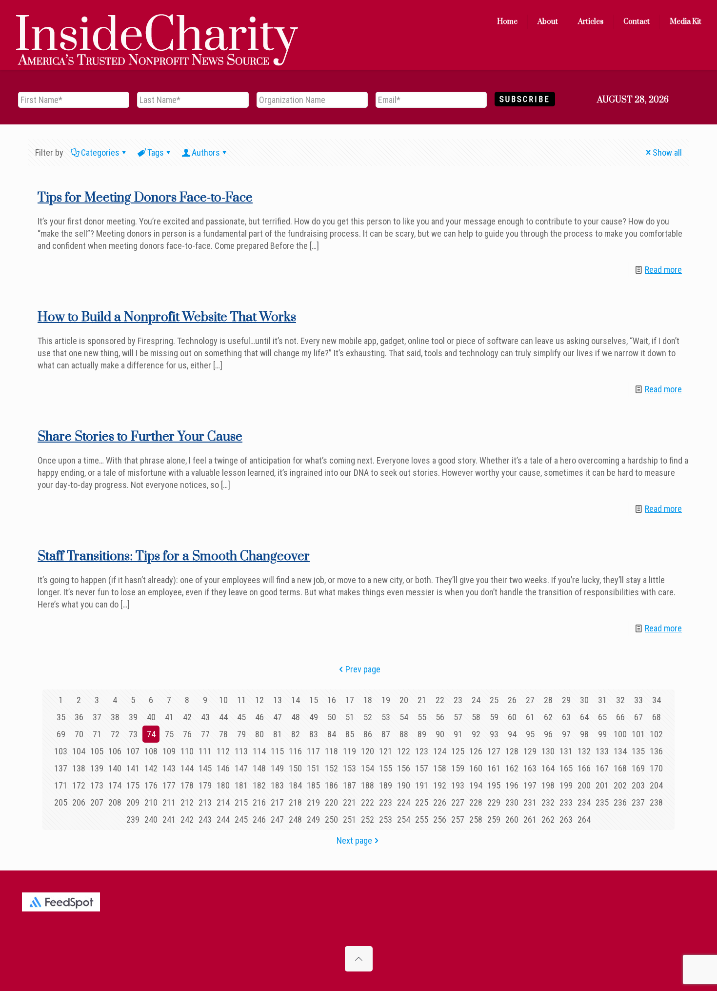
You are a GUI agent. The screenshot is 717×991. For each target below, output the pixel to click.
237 (638, 802)
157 (421, 768)
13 (277, 700)
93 (494, 734)
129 (530, 751)
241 (169, 819)
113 (241, 751)
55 (422, 717)
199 (566, 785)
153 (349, 768)
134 (620, 751)
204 (656, 785)
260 (511, 819)
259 (493, 819)
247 (277, 819)
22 (440, 700)
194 (475, 785)
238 (656, 802)
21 (422, 700)
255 (421, 819)
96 (548, 734)
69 (61, 734)
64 (584, 717)
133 (602, 751)
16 (331, 700)
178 (187, 785)
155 (385, 768)
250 (331, 819)
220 (331, 802)
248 (295, 819)
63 (566, 717)
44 (223, 717)
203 (638, 785)
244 (223, 819)
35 (61, 717)
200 (584, 785)
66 (620, 717)
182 (259, 785)
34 (656, 700)
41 (169, 717)
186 (331, 785)
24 (476, 700)
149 (277, 768)
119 (349, 751)
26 (512, 700)
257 (457, 819)
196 (511, 785)
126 (475, 751)
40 (151, 717)
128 (511, 751)
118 (331, 751)
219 (313, 802)
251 (349, 819)
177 (169, 785)
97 (566, 734)
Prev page (362, 669)
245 (241, 819)
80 (259, 734)
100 (620, 734)
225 (421, 802)
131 (566, 751)
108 (151, 751)
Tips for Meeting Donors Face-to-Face (145, 198)
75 (169, 734)
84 (331, 734)
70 (79, 734)
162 (511, 768)
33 (638, 700)
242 (187, 819)
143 (169, 768)
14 (295, 700)
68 (656, 717)
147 (241, 768)
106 (114, 751)
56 (440, 717)
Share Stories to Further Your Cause (140, 437)
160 (475, 768)
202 (620, 785)
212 (187, 802)
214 (223, 802)
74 (151, 734)
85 (349, 734)
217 (277, 802)
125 (457, 751)
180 (223, 785)
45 (241, 717)
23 (458, 700)
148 (259, 768)
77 (205, 734)
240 (151, 819)
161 (493, 768)
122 (403, 751)
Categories (100, 152)
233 (566, 802)
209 (132, 802)
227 (457, 802)
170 (656, 768)
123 (421, 751)
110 (187, 751)
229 (493, 802)
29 (566, 700)
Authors (206, 152)
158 (439, 768)
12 (259, 700)
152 (331, 768)
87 (385, 734)
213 (205, 802)
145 (205, 768)
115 (277, 751)
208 (114, 802)
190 (403, 785)
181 (241, 785)
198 (548, 785)
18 (367, 700)
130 (548, 751)
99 (602, 734)
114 (259, 751)
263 (566, 819)
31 (602, 700)
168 (620, 768)
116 (295, 751)
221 (349, 802)
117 (313, 751)
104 (78, 751)
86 (367, 734)
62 (548, 717)
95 (530, 734)
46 (259, 717)
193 (457, 785)
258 (475, 819)
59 (494, 717)
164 (548, 768)
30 (584, 700)
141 (132, 768)
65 (602, 717)
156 (403, 768)
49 (313, 717)
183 (277, 785)
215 (241, 802)
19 (385, 700)
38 (115, 717)
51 (349, 717)
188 (367, 785)
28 (548, 700)
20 (403, 700)
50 (331, 717)
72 (115, 734)
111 (205, 751)
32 (620, 700)
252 (367, 819)
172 (78, 785)
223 (385, 802)
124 (439, 751)
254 (403, 819)
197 (530, 785)
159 (457, 768)
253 (385, 819)
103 (60, 751)
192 (439, 785)
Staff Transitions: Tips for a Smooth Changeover (174, 556)
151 (313, 768)
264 (584, 819)
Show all (667, 152)
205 (60, 802)
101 (638, 734)
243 (205, 819)
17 (349, 700)
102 (656, 734)
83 (313, 734)
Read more (663, 269)
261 (530, 819)
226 (439, 802)
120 (367, 751)
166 (584, 768)
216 (259, 802)
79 (241, 734)
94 (512, 734)
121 (385, 751)
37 (97, 717)
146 (223, 768)
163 (530, 768)
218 (295, 802)
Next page (354, 840)
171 (60, 785)
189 (385, 785)
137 (60, 768)
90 (440, 734)
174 (114, 785)
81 (277, 734)
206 (78, 802)
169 (638, 768)
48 (295, 717)
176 (151, 785)
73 (133, 734)
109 (169, 751)
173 (96, 785)
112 (223, 751)
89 (422, 734)
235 (602, 802)
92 (476, 734)
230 (511, 802)
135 (638, 751)
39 (133, 717)
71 (97, 734)
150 (295, 768)
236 (620, 802)
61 (530, 717)
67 (638, 717)
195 (493, 785)
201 (602, 785)
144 (187, 768)
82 (295, 734)
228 (475, 802)
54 (403, 717)
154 (367, 768)
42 (187, 717)
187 (349, 785)
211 (169, 802)
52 (367, 717)
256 (439, 819)
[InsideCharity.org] (157, 22)
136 (656, 751)
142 (151, 768)
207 (96, 802)
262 (548, 819)
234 (584, 802)
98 (584, 734)
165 (566, 768)
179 (205, 785)
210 (151, 802)
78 (223, 734)
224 (403, 802)
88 (403, 734)
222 (367, 802)
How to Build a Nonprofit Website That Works (167, 317)
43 (205, 717)
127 (493, 751)
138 (78, 768)
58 (476, 717)
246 (259, 819)
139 (96, 768)
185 (313, 785)
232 (548, 802)
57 (458, 717)
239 (132, 819)
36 (79, 717)
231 (530, 802)
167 (602, 768)
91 (458, 734)
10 (223, 700)
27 (530, 700)
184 (295, 785)
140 (114, 768)
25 (494, 700)
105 (96, 751)
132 (584, 751)
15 (313, 700)
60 (512, 717)
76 (187, 734)
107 (132, 751)
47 (277, 717)
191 (421, 785)
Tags (155, 152)
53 (385, 717)
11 (241, 700)
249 (313, 819)
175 (132, 785)
